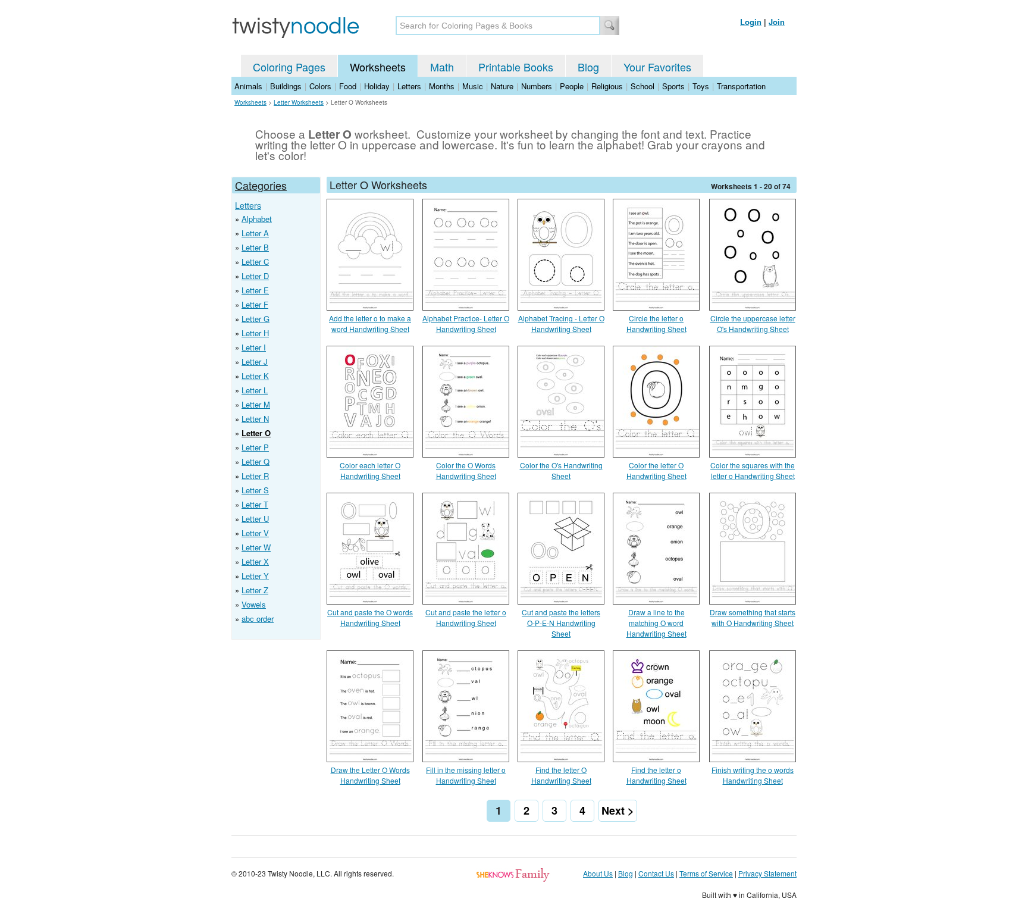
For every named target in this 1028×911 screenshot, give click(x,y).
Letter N (255, 418)
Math (442, 66)
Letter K (255, 375)
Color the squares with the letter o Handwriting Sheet (752, 470)
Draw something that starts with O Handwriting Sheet (752, 617)
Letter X (255, 561)
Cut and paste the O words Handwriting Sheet (370, 617)
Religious (607, 86)
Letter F (255, 304)
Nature (502, 86)
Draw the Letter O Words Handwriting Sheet (370, 775)
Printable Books (515, 66)
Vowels (254, 604)
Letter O (256, 433)
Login (750, 21)
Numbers (536, 86)
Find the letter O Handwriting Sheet (561, 775)
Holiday (377, 86)
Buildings (286, 86)
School (642, 86)
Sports (673, 86)
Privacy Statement (767, 873)
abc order (258, 618)
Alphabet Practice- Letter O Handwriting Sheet (465, 323)
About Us (598, 873)
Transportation (741, 86)
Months (442, 86)
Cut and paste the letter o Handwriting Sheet (465, 617)
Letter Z (255, 590)
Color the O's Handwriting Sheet (561, 470)
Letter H (255, 333)
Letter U (255, 518)
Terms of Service (706, 873)
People (572, 86)
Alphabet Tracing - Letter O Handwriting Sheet (561, 323)
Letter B (255, 247)
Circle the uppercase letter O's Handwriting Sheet (752, 323)
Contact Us (656, 873)
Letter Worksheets (299, 102)
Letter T (255, 504)
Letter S (255, 490)
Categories (261, 185)
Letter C (255, 261)
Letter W (256, 547)
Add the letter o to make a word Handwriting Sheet (370, 323)
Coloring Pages (289, 66)
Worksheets (378, 66)
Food (347, 86)
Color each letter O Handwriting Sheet (370, 470)
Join (777, 21)
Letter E (255, 290)
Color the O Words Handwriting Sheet (466, 470)
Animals (248, 86)
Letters (409, 86)
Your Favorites (657, 66)
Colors (320, 86)
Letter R (255, 475)
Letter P (255, 447)
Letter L (255, 390)
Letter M (256, 404)
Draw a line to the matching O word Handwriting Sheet (656, 622)
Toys (700, 86)
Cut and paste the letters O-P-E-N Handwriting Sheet (561, 622)
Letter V (255, 533)
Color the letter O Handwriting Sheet (656, 470)
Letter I (254, 347)
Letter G (255, 318)
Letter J (255, 361)
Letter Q (255, 461)
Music (472, 86)
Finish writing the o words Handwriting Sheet (753, 775)
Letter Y (255, 575)
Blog (588, 66)
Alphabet (257, 218)
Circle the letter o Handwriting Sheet (656, 323)
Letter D (255, 275)
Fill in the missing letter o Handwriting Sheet (466, 775)
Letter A (255, 233)
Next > (617, 810)
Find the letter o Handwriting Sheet (656, 775)
